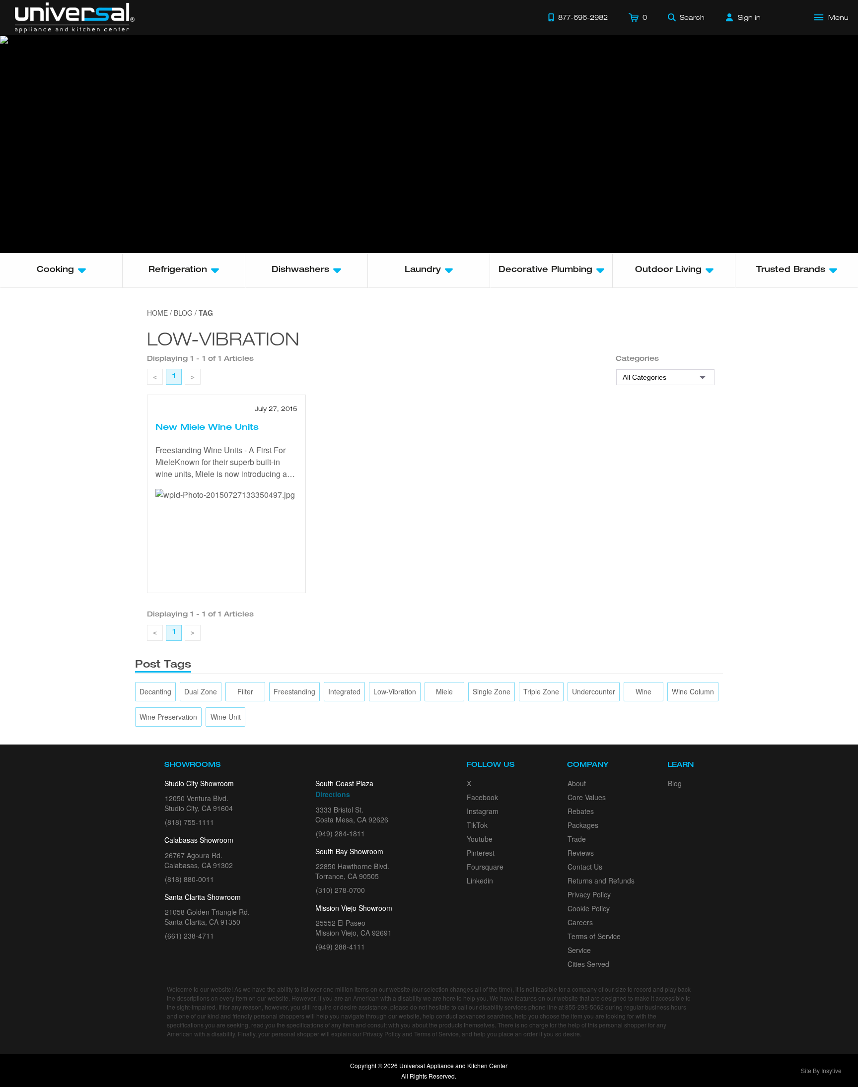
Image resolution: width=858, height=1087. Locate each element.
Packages (583, 825)
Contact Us (585, 867)
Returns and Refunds (601, 880)
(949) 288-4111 (340, 946)
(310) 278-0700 (340, 890)
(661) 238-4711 (189, 936)
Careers (580, 922)
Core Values (587, 797)
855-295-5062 (584, 1007)
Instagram (483, 811)
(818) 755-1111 (189, 822)
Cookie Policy (589, 908)
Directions (332, 794)
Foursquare (485, 867)
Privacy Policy (589, 894)
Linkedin (480, 880)
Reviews (581, 853)
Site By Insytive (821, 1070)
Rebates (581, 811)
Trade (577, 839)
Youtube (480, 839)
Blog (675, 783)
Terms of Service (594, 936)
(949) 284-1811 (340, 833)
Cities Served (588, 964)
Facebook (482, 797)
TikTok (477, 825)
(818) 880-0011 (189, 879)
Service (579, 950)
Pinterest (481, 853)
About (577, 783)
